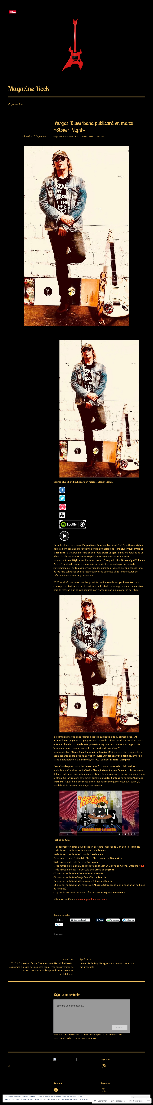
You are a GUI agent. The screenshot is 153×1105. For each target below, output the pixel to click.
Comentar (119, 1027)
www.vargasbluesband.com (91, 899)
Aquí (141, 865)
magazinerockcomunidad (64, 136)
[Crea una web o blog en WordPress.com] (9, 1066)
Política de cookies (80, 1100)
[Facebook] (55, 1089)
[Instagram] (103, 1066)
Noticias (100, 136)
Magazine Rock (28, 88)
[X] (103, 1089)
